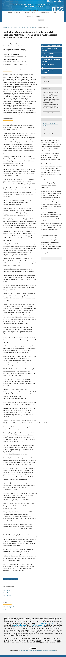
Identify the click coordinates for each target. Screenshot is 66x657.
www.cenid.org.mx (47, 623)
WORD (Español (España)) (48, 71)
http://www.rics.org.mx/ (38, 625)
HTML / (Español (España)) (48, 66)
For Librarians (7, 595)
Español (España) (8, 607)
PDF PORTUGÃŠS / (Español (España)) (48, 55)
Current (17, 12)
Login (38, 16)
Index (33, 12)
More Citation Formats (50, 112)
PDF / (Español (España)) (51, 45)
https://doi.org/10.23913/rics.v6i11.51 (16, 65)
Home (5, 27)
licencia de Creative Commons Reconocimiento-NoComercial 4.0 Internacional (38, 650)
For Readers (6, 590)
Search (41, 20)
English (5, 609)
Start (9, 12)
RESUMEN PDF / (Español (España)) (51, 60)
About (54, 12)
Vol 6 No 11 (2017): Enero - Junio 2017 (25, 27)
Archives (26, 12)
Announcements (43, 12)
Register (30, 16)
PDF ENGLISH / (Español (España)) (50, 49)
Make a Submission (11, 579)
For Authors (6, 593)
